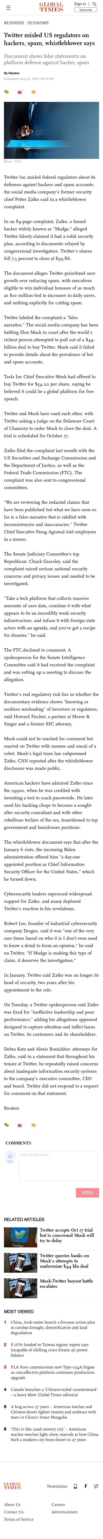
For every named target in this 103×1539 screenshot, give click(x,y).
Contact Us (14, 1511)
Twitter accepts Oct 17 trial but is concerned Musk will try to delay (67, 1235)
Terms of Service (19, 1519)
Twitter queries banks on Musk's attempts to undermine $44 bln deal (64, 1261)
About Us (12, 1504)
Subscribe (85, 9)
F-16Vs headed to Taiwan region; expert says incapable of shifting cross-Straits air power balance (50, 1350)
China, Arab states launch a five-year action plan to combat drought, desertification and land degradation (53, 1327)
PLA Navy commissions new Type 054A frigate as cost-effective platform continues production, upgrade (53, 1372)
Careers (58, 1504)
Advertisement (65, 1511)
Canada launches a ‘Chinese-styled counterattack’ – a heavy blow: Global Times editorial (54, 1392)
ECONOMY (38, 22)
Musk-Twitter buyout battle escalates (66, 1283)
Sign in (80, 4)
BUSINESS (14, 22)
